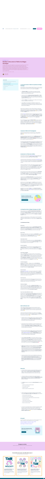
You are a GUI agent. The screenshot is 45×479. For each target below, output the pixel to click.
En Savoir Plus (22, 27)
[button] (31, 10)
